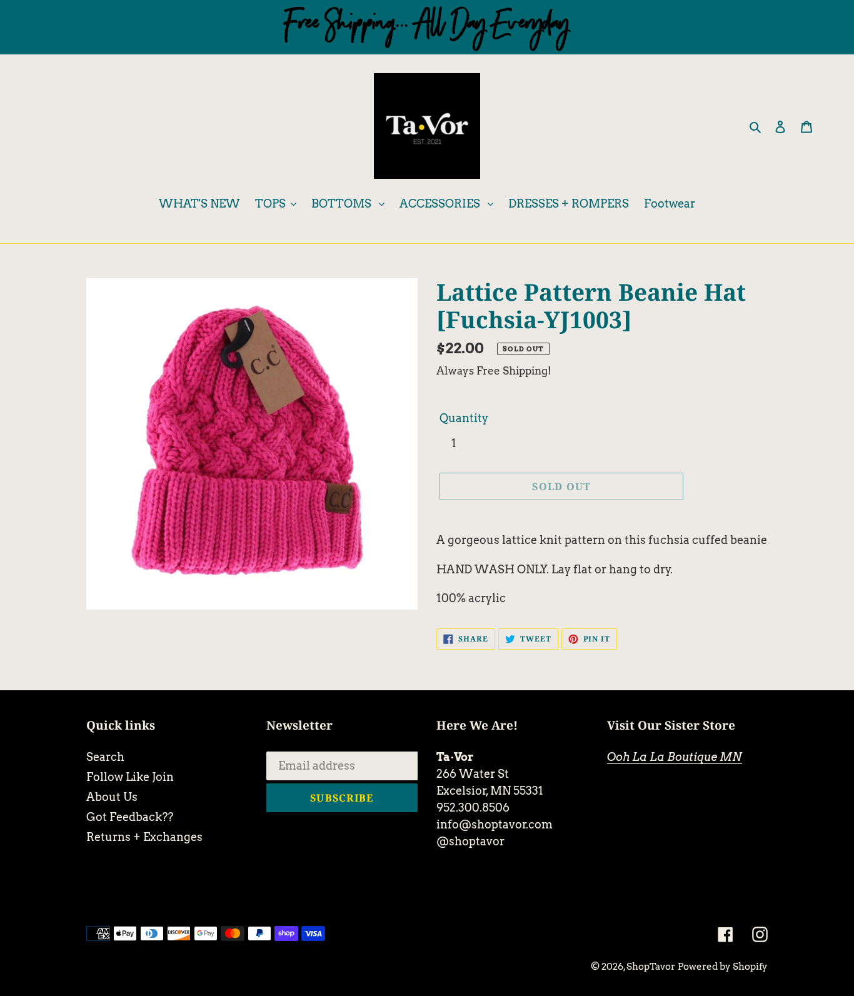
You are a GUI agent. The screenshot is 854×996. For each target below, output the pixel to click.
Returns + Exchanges (144, 836)
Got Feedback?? (129, 816)
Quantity (464, 418)
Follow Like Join (130, 776)
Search (105, 756)
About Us (112, 796)
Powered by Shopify (723, 966)
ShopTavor (650, 966)
